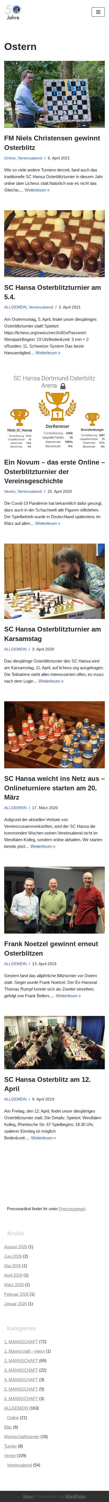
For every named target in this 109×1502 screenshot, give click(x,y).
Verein (9, 491)
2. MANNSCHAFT (21, 1360)
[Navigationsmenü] (98, 12)
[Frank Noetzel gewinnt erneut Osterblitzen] (54, 900)
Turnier (10, 1446)
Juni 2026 (13, 1256)
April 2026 (13, 1275)
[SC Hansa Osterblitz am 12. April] (54, 1042)
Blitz (8, 1427)
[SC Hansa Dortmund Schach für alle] (13, 12)
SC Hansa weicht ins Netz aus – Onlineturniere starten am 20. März (54, 788)
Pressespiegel (72, 1208)
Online (10, 158)
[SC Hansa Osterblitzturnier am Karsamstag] (54, 581)
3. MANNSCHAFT (21, 1370)
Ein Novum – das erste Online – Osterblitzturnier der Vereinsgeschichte (54, 471)
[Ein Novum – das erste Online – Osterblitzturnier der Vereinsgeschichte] (54, 412)
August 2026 (15, 1246)
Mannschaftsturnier (21, 1436)
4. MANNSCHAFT (21, 1379)
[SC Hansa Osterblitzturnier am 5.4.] (54, 243)
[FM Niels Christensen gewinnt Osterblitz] (54, 94)
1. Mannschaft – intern (24, 1351)
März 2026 (14, 1284)
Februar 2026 (16, 1294)
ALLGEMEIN (15, 307)
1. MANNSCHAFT (21, 1341)
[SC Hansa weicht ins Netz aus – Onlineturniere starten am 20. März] (54, 734)
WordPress (75, 1496)
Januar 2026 (15, 1303)
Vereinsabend (30, 158)
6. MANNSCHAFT (21, 1398)
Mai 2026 (12, 1265)
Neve (28, 1496)
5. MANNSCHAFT (21, 1389)
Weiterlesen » (37, 190)
